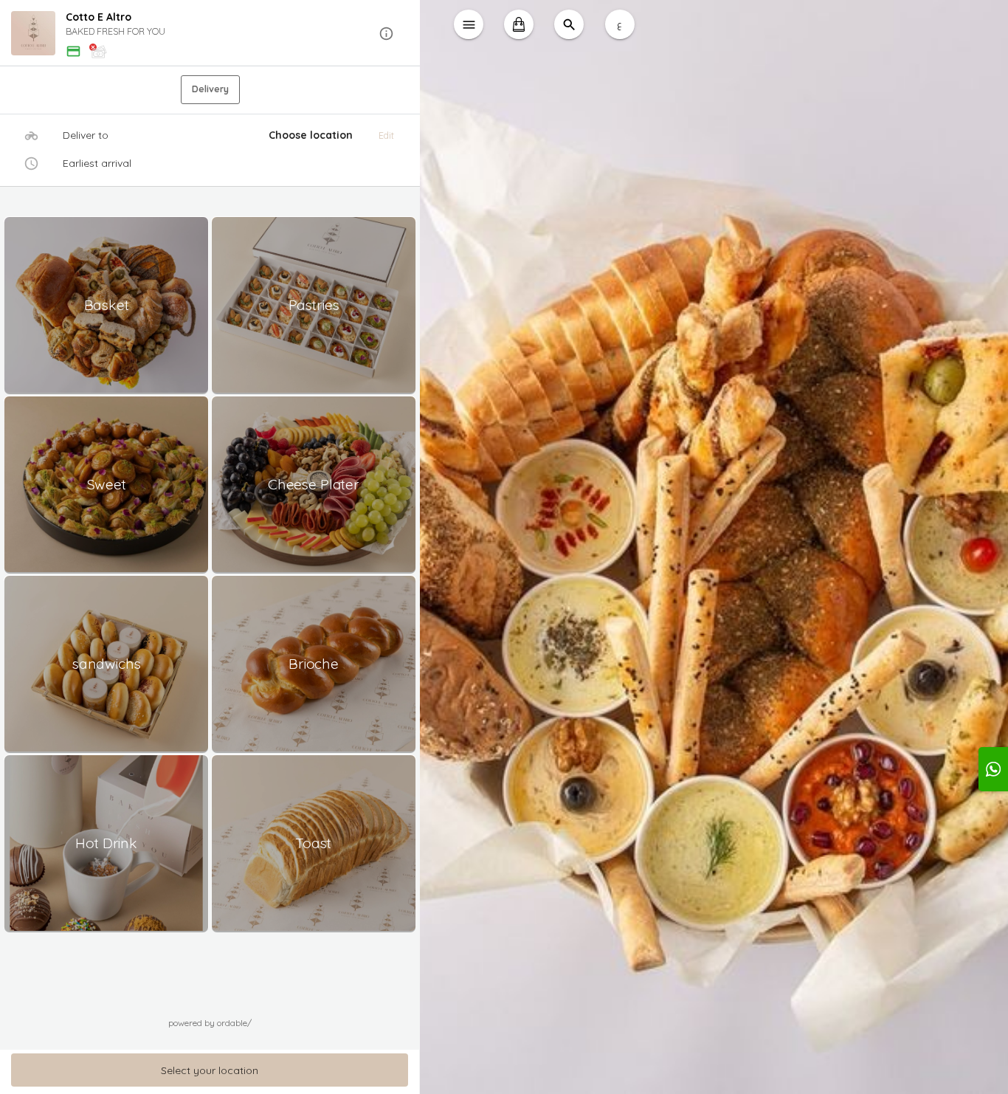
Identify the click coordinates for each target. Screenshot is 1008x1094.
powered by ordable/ (210, 1022)
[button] (210, 33)
